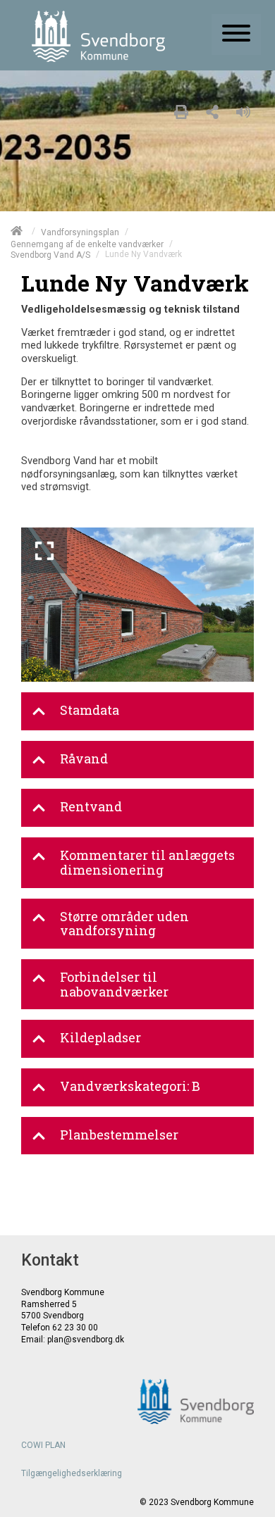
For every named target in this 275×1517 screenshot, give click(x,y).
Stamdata (89, 709)
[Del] (212, 109)
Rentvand (91, 806)
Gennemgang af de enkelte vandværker (87, 244)
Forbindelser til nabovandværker (114, 984)
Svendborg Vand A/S (50, 255)
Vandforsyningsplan (80, 232)
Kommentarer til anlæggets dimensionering (147, 862)
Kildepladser (100, 1037)
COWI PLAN (43, 1445)
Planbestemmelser (119, 1134)
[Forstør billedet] (44, 550)
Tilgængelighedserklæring (71, 1473)
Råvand (84, 758)
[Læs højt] (246, 109)
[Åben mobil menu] (236, 34)
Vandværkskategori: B (130, 1086)
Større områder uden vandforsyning (124, 923)
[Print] (181, 109)
